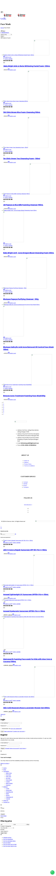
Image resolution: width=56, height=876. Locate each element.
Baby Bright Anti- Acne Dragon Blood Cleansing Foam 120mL (28, 253)
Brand (25, 485)
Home (2, 28)
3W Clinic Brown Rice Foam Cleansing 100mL (21, 112)
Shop (4, 769)
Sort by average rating (9, 841)
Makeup (5, 787)
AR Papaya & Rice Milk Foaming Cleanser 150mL (23, 205)
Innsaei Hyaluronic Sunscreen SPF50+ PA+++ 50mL (24, 611)
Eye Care (8, 775)
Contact (25, 482)
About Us (26, 460)
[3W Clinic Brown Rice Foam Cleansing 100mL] (25, 101)
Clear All (2, 814)
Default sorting (7, 837)
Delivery (26, 462)
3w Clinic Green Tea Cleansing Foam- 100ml (21, 158)
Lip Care (8, 778)
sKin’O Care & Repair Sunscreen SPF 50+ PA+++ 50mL (25, 550)
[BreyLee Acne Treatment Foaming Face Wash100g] (27, 384)
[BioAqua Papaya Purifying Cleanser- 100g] (25, 288)
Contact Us (6, 802)
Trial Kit (8, 799)
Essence (8, 785)
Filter (3, 31)
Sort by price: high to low (10, 846)
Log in (2, 731)
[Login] (3, 19)
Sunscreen (9, 790)
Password (4, 726)
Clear (5, 833)
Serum (7, 795)
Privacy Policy (27, 464)
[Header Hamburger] (2, 12)
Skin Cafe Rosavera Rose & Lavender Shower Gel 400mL (26, 708)
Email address (5, 723)
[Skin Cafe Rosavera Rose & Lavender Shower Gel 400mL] (29, 697)
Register (2, 748)
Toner (7, 788)
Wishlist (25, 484)
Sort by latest (7, 842)
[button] (7, 57)
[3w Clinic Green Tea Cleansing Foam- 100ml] (25, 147)
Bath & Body (9, 783)
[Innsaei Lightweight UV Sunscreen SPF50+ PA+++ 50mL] (28, 585)
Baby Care (9, 773)
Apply (2, 833)
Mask (7, 793)
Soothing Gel (9, 792)
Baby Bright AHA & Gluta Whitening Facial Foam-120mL (26, 66)
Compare (26, 487)
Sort (2, 36)
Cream (8, 781)
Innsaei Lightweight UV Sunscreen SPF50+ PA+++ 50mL (25, 594)
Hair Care (8, 776)
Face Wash (9, 780)
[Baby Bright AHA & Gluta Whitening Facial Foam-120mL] (26, 55)
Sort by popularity (8, 839)
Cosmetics (6, 771)
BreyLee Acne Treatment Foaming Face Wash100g (24, 396)
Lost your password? (16, 728)
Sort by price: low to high (10, 844)
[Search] (1, 19)
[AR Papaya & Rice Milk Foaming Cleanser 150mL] (26, 194)
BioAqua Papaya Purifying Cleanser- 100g (21, 299)
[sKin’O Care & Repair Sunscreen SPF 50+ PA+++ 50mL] (18, 540)
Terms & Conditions (29, 466)
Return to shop (5, 763)
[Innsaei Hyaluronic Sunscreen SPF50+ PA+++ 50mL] (17, 600)
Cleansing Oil (9, 797)
